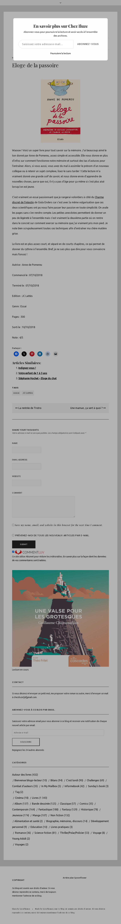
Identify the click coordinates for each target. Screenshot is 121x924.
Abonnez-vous (88, 44)
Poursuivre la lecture (60, 53)
